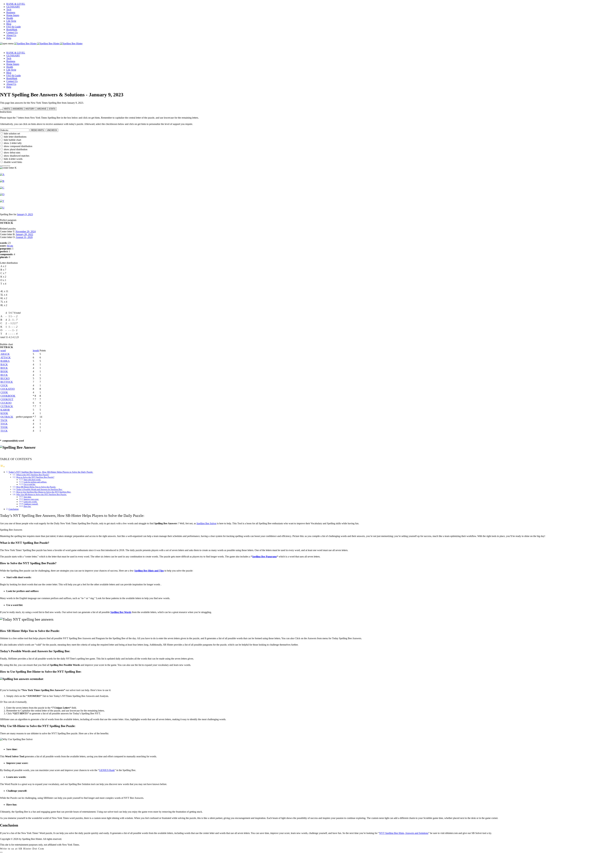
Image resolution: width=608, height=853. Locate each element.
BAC (4, 364)
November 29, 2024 (26, 231)
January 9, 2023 (25, 214)
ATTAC (5, 357)
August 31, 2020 (24, 237)
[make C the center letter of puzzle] (2, 187)
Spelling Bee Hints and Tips (149, 570)
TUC (4, 430)
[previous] (4, 165)
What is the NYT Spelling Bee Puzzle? (32, 474)
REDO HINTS (37, 130)
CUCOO (6, 402)
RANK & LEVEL (15, 4)
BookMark (11, 29)
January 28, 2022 (24, 234)
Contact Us (12, 32)
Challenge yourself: (31, 504)
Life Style (11, 21)
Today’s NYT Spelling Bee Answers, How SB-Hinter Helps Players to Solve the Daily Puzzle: (51, 472)
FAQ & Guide (13, 26)
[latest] (9, 165)
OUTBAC (6, 416)
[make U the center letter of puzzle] (2, 207)
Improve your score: (31, 499)
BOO (4, 371)
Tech (8, 9)
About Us (11, 35)
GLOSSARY (13, 6)
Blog (8, 24)
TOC (4, 423)
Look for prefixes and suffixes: (35, 482)
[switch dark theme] (1, 852)
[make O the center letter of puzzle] (2, 194)
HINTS (7, 109)
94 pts (10, 245)
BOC (4, 368)
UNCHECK (52, 130)
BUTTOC (6, 382)
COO (4, 392)
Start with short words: (32, 480)
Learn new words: (30, 502)
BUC (4, 375)
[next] (6, 165)
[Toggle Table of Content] (2, 466)
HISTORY (30, 109)
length (36, 350)
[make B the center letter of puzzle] (2, 181)
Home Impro (12, 15)
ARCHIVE (41, 109)
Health (9, 18)
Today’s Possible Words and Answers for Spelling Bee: (39, 489)
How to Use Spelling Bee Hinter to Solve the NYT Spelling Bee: (43, 492)
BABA (5, 361)
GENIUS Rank (107, 770)
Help (8, 38)
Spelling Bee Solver (206, 523)
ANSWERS (18, 109)
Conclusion (14, 509)
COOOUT (6, 399)
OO (4, 413)
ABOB (5, 409)
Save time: (27, 497)
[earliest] (1, 165)
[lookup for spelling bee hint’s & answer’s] (1, 109)
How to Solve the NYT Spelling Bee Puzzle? (35, 477)
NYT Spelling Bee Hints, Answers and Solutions (403, 833)
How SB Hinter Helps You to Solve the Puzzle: (36, 487)
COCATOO (7, 389)
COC (4, 385)
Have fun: (27, 506)
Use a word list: (29, 484)
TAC (3, 420)
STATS (52, 109)
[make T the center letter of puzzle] (2, 201)
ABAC (5, 354)
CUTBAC (6, 406)
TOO (4, 427)
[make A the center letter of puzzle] (2, 174)
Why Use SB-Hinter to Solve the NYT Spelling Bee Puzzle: (41, 494)
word (3, 350)
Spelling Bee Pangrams (264, 556)
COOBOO (7, 395)
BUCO (5, 378)
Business (10, 12)
